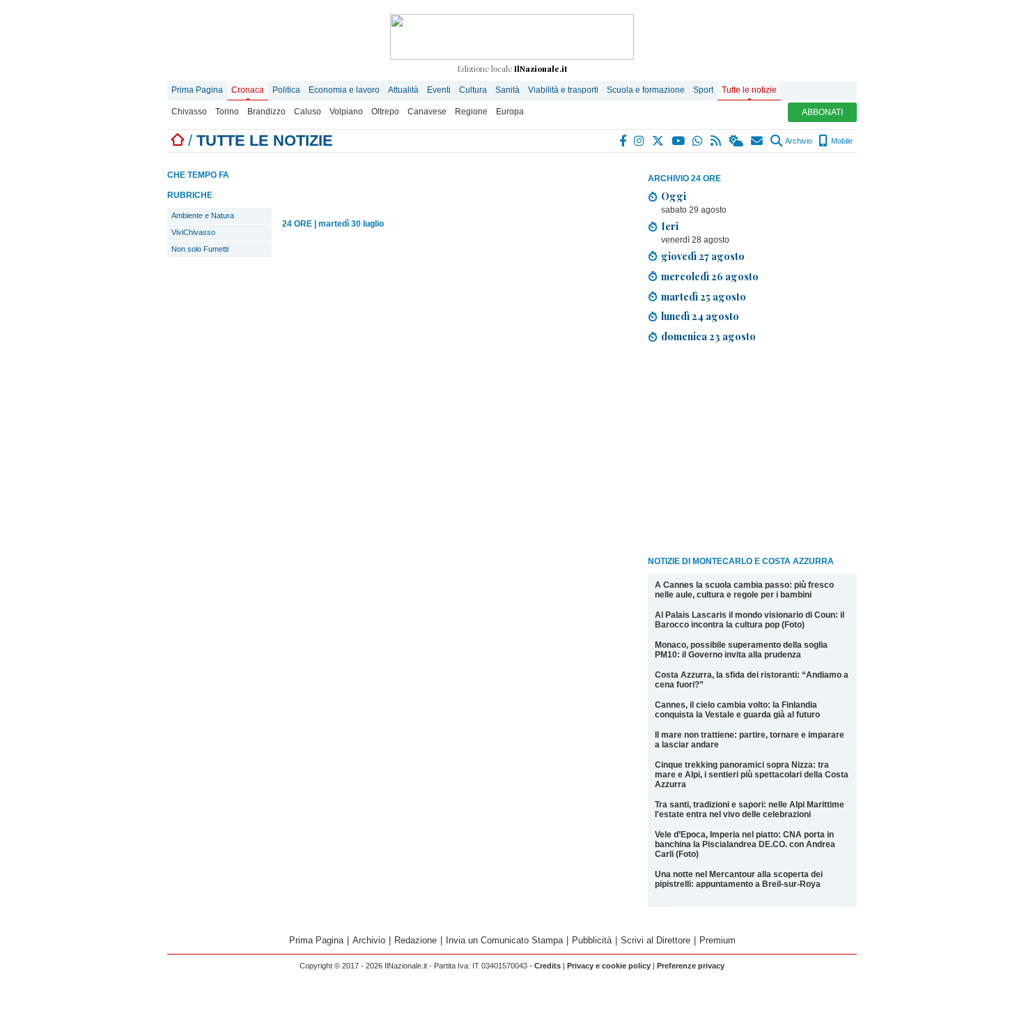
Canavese (427, 111)
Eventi (439, 90)
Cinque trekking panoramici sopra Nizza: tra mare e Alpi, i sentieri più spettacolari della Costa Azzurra (751, 774)
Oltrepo (385, 111)
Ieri (669, 226)
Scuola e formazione (646, 90)
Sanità (507, 90)
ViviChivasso (193, 232)
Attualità (403, 90)
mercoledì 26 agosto (710, 276)
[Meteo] (737, 141)
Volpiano (346, 111)
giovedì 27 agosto (703, 256)
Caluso (307, 111)
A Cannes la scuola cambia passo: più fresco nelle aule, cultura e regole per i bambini (744, 590)
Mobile (841, 141)
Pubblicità (592, 940)
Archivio (798, 141)
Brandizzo (266, 111)
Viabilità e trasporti (563, 90)
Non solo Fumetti (199, 249)
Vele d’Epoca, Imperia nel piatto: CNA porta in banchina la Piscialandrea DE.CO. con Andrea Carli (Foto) (745, 844)
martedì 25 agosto (703, 296)
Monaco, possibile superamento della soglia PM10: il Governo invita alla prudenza (741, 650)
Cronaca (247, 90)
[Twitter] (658, 141)
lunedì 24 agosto (700, 316)
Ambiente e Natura (202, 215)
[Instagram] (640, 141)
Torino (227, 111)
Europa (510, 111)
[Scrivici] (757, 141)
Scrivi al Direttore (655, 940)
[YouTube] (679, 141)
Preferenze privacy (690, 965)
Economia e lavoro (344, 90)
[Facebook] (623, 141)
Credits (547, 965)
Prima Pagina (197, 90)
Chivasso (189, 111)
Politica (286, 90)
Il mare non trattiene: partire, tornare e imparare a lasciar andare (749, 740)
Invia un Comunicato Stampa (504, 940)
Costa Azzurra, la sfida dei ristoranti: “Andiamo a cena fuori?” (751, 680)
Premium (717, 940)
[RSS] (716, 141)
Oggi (673, 196)
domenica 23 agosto (708, 336)
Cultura (473, 90)
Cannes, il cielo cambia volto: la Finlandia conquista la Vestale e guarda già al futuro (737, 710)
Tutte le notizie (749, 90)
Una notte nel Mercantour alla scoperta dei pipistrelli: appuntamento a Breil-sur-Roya (739, 879)
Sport (703, 90)
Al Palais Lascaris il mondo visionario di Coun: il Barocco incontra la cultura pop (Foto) (749, 620)
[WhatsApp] (698, 141)
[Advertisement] (752, 452)
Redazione (415, 940)
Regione (471, 111)
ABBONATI (822, 112)
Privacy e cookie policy (609, 965)
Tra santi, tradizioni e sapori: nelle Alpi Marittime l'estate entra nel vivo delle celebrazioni (749, 809)
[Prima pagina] (177, 140)
